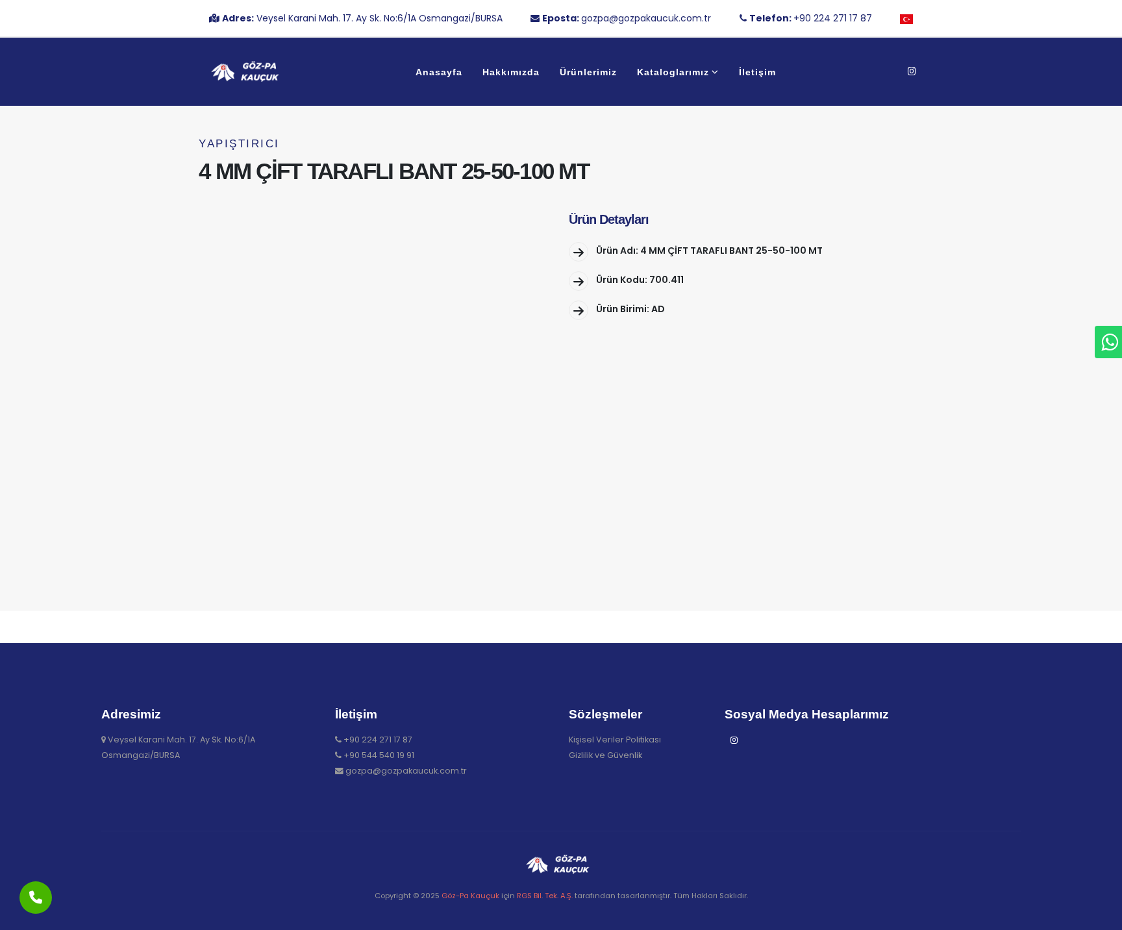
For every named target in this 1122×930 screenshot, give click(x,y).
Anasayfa (439, 72)
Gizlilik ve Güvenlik (605, 755)
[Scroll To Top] (1099, 915)
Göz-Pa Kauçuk (470, 895)
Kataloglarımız (673, 72)
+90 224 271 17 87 (377, 739)
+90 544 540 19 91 (378, 755)
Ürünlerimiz (588, 72)
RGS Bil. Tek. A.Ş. (545, 895)
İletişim (757, 72)
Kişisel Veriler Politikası (615, 739)
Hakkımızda (511, 72)
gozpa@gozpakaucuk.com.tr (406, 770)
